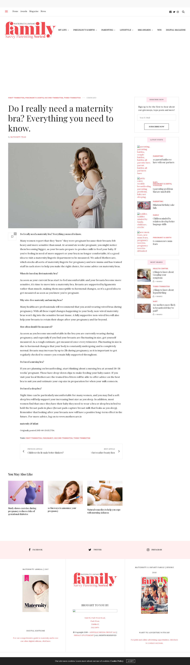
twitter (98, 549)
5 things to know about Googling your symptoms (163, 275)
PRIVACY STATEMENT (84, 635)
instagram (157, 549)
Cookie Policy (116, 661)
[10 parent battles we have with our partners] (145, 160)
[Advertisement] (95, 66)
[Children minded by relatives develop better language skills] (145, 221)
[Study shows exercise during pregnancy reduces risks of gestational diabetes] (25, 492)
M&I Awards (144, 30)
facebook (37, 549)
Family (156, 215)
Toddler (157, 185)
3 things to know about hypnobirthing (163, 291)
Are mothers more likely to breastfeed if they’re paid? (164, 307)
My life (62, 30)
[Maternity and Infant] (30, 30)
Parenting (107, 30)
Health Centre (160, 268)
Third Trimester (72, 98)
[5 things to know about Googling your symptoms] (145, 275)
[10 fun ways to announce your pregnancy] (65, 492)
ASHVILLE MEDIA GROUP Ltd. (103, 632)
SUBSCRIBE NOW (156, 126)
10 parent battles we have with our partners (163, 161)
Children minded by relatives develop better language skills (164, 221)
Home (15, 11)
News (43, 11)
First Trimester (16, 98)
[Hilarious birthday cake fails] (145, 205)
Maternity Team (18, 137)
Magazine (33, 11)
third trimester (81, 438)
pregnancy (48, 438)
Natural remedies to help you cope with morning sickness (104, 511)
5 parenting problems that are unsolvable (163, 190)
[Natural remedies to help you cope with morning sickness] (104, 493)
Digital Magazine (176, 30)
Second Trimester (54, 98)
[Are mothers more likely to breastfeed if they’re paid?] (145, 308)
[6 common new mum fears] (145, 241)
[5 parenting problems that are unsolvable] (145, 187)
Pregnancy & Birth (84, 30)
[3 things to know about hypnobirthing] (145, 291)
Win (159, 30)
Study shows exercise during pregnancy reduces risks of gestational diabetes (22, 511)
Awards (23, 11)
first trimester (34, 438)
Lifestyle (125, 30)
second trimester (63, 438)
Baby (155, 182)
